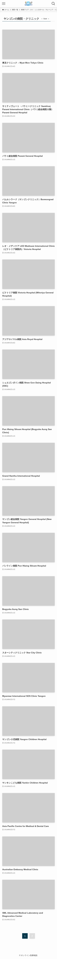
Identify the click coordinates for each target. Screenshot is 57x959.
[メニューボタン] (3, 3)
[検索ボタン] (53, 3)
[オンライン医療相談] (28, 3)
